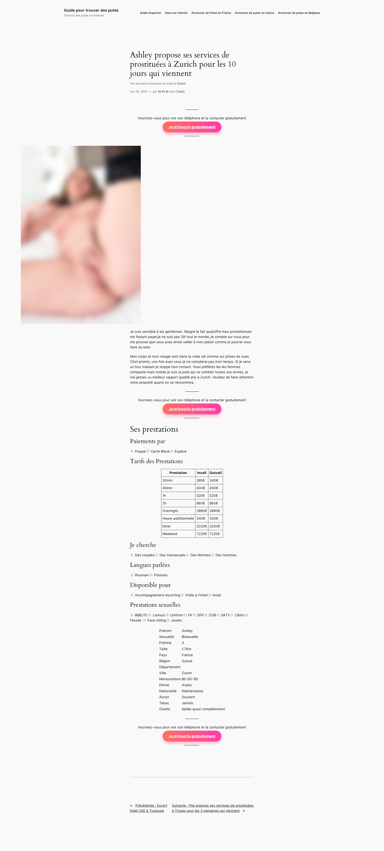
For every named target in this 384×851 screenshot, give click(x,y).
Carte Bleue (160, 451)
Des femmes (200, 555)
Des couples (144, 555)
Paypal (140, 451)
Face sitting (156, 620)
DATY (225, 615)
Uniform (176, 615)
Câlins (239, 615)
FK (189, 615)
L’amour (158, 615)
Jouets (176, 620)
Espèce (180, 451)
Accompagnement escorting (157, 595)
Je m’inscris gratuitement (192, 127)
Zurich (181, 83)
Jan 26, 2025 (138, 91)
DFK (200, 615)
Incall (216, 595)
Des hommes (226, 555)
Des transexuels (172, 555)
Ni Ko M (163, 91)
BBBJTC (141, 615)
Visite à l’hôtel (196, 595)
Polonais (160, 575)
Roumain (141, 575)
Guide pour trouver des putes (91, 10)
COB (212, 615)
